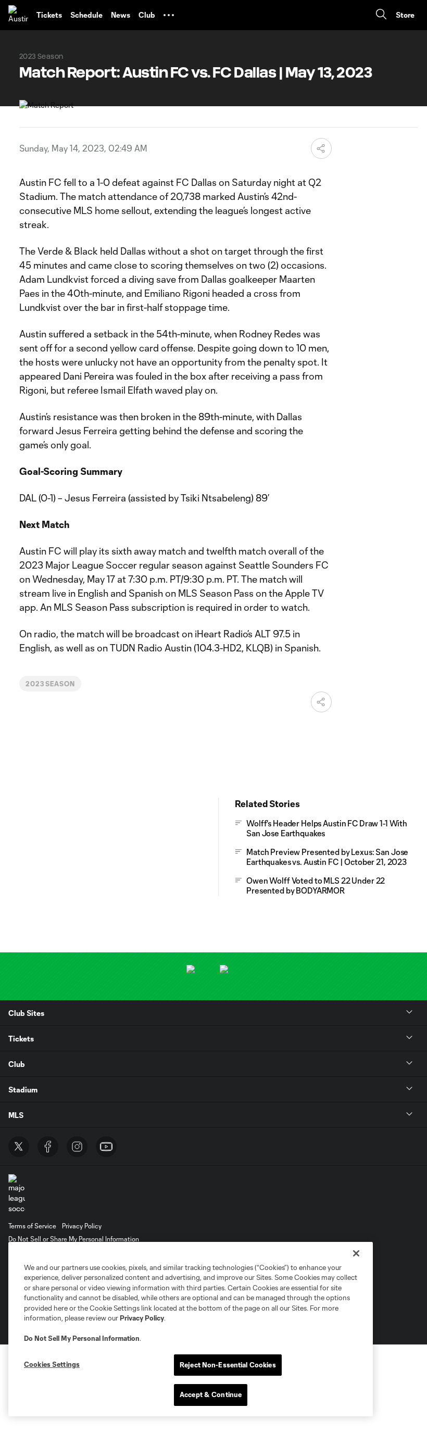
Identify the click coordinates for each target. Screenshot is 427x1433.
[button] (168, 15)
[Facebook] (47, 1146)
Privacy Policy (142, 1318)
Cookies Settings (52, 1364)
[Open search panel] (381, 15)
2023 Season (51, 683)
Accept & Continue (211, 1394)
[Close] (356, 1253)
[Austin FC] (18, 15)
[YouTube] (106, 1146)
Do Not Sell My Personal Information (82, 1338)
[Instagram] (77, 1146)
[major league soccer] (16, 1193)
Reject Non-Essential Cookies (228, 1365)
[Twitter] (18, 1146)
